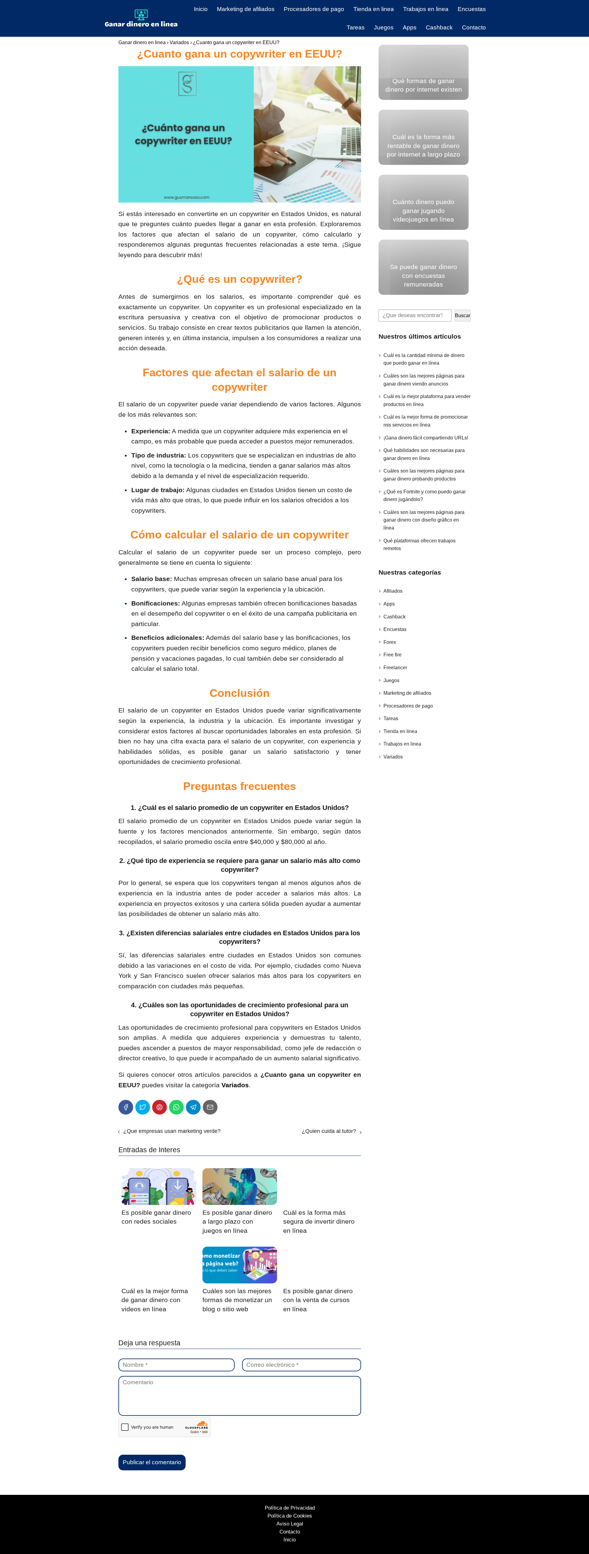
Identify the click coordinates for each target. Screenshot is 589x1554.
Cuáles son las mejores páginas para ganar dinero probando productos (423, 474)
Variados (393, 756)
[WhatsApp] (176, 1107)
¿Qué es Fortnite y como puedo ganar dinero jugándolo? (424, 495)
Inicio (201, 9)
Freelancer (395, 667)
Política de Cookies (290, 1516)
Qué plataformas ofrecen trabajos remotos (419, 544)
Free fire (392, 654)
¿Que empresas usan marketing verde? (172, 1131)
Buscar (462, 315)
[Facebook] (125, 1107)
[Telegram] (193, 1107)
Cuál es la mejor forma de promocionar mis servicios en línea (425, 420)
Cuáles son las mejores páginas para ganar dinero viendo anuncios (423, 379)
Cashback (439, 27)
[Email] (210, 1107)
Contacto (474, 27)
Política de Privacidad (290, 1508)
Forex (389, 641)
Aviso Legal (289, 1524)
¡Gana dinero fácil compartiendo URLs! (425, 437)
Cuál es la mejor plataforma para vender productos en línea (427, 400)
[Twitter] (142, 1107)
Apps (410, 27)
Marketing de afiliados (246, 9)
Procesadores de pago (314, 9)
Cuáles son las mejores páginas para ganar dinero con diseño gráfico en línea (423, 520)
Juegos (384, 27)
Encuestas (472, 9)
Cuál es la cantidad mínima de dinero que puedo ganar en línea (423, 359)
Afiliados (392, 591)
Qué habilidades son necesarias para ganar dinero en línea (424, 454)
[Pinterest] (159, 1107)
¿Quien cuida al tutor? (329, 1131)
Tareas (356, 27)
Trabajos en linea (425, 9)
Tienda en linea (373, 9)
